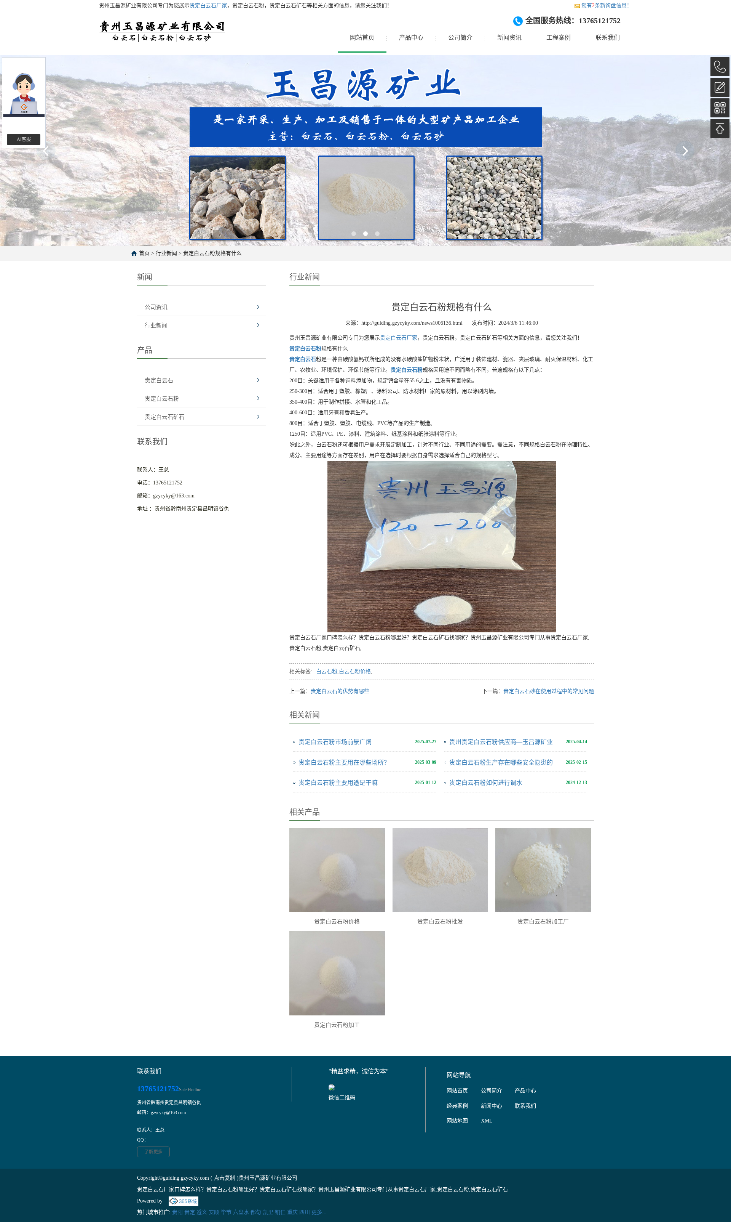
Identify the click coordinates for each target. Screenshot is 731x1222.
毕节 (226, 1212)
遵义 (201, 1212)
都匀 (256, 1212)
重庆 (292, 1212)
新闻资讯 (509, 37)
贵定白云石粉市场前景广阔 (335, 742)
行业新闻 (166, 253)
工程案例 (558, 37)
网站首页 (362, 37)
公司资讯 (156, 307)
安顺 (214, 1212)
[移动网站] (719, 107)
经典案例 (457, 1106)
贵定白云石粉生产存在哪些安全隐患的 (501, 762)
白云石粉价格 (355, 671)
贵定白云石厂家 (208, 5)
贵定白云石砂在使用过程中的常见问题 (548, 691)
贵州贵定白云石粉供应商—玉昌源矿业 (501, 742)
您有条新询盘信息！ (606, 5)
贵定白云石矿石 (165, 417)
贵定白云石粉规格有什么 (212, 253)
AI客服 (24, 139)
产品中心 (411, 37)
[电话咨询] (719, 66)
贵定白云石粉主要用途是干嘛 (338, 782)
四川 (304, 1212)
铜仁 (280, 1212)
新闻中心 (491, 1106)
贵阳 (177, 1212)
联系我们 (607, 37)
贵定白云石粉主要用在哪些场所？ (344, 762)
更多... (319, 1212)
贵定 (189, 1212)
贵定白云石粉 (162, 399)
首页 (144, 253)
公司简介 (460, 37)
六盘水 (241, 1212)
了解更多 (153, 1152)
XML (487, 1121)
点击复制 (224, 1178)
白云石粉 (326, 671)
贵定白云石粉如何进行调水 (485, 782)
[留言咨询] (719, 87)
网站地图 (457, 1121)
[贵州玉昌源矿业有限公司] (162, 38)
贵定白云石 (159, 380)
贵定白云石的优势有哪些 (340, 691)
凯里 (268, 1212)
